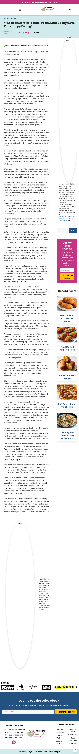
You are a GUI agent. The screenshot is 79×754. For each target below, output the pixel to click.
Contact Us (63, 221)
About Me (59, 729)
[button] (20, 10)
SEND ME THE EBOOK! (67, 276)
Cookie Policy (59, 737)
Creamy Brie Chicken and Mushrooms (67, 435)
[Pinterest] (14, 742)
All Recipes (73, 743)
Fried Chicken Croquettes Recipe (67, 318)
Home (7, 18)
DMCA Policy (73, 735)
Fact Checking (73, 739)
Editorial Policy (59, 742)
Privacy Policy (73, 730)
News (13, 18)
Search (73, 230)
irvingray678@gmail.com (48, 605)
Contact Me (59, 732)
